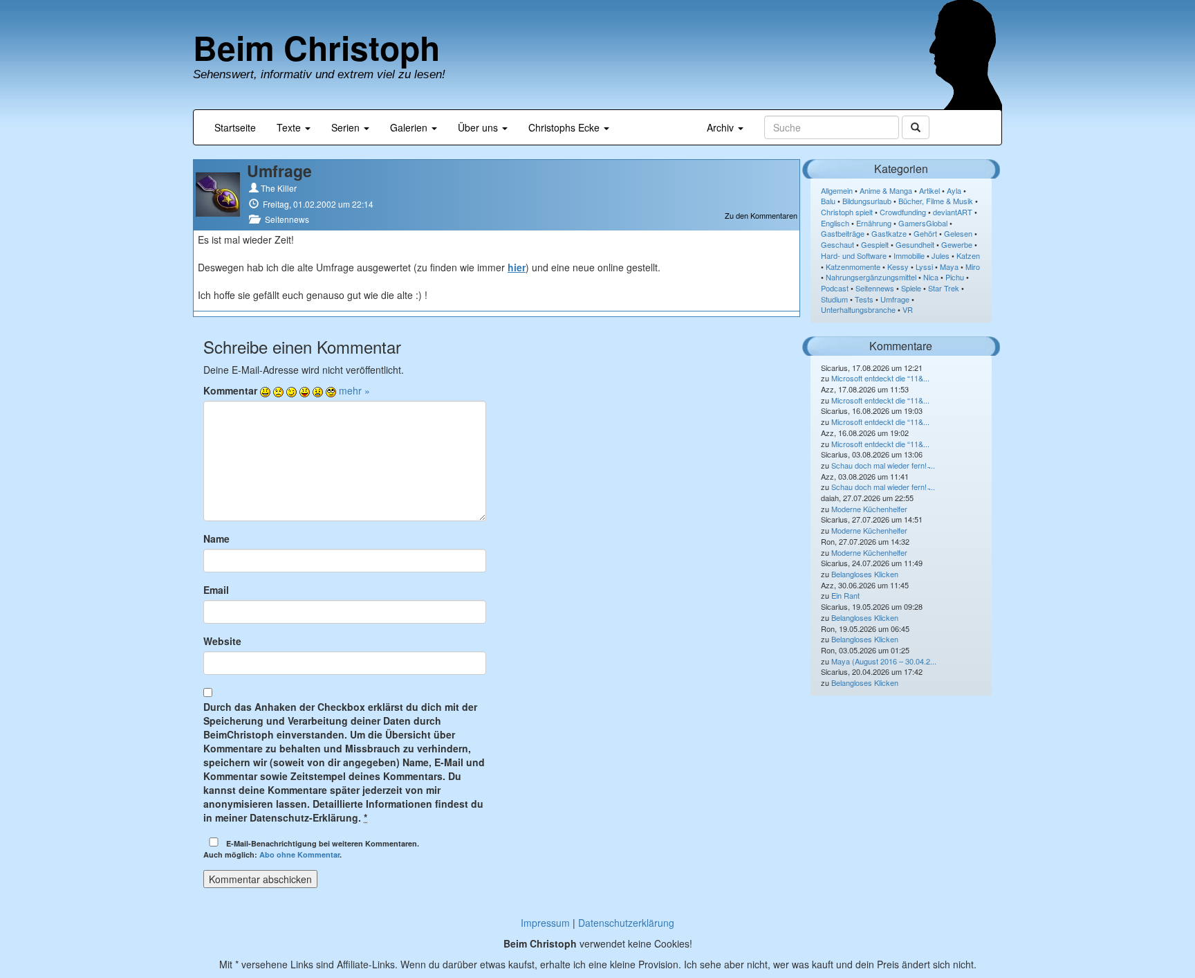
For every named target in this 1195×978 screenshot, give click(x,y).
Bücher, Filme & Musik (935, 200)
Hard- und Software (854, 255)
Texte (290, 127)
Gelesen (958, 233)
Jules (940, 255)
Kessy (898, 266)
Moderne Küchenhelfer (869, 508)
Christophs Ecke (565, 127)
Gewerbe (956, 244)
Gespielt (875, 244)
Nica (930, 276)
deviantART (952, 211)
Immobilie (909, 255)
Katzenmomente (853, 266)
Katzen (968, 255)
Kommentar (230, 390)
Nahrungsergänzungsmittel (871, 276)
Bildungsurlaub (866, 200)
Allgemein (837, 190)
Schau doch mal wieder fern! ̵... (883, 465)
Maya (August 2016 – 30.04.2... (883, 661)
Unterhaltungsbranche (858, 309)
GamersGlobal (922, 222)
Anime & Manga (886, 190)
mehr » (354, 390)
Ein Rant (845, 595)
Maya (949, 266)
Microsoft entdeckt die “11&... (880, 377)
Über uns (479, 127)
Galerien (410, 127)
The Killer (279, 188)
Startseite (235, 127)
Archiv (722, 127)
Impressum (545, 923)
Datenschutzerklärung (626, 923)
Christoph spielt (847, 211)
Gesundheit (915, 244)
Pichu (954, 276)
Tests (864, 299)
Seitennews (287, 219)
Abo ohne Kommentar (299, 854)
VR (907, 309)
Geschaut (837, 244)
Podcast (835, 287)
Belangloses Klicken (864, 573)
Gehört (925, 233)
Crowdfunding (903, 211)
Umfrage (894, 299)
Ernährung (873, 222)
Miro (972, 266)
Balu (828, 200)
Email (216, 590)
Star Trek (943, 287)
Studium (834, 299)
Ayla (954, 190)
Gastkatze (889, 233)
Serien (346, 127)
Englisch (835, 222)
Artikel (929, 190)
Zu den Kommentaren (761, 215)
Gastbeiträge (842, 233)
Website (222, 641)
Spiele (911, 287)
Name (216, 538)
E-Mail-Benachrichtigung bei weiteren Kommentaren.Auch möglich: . (311, 849)
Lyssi (924, 266)
